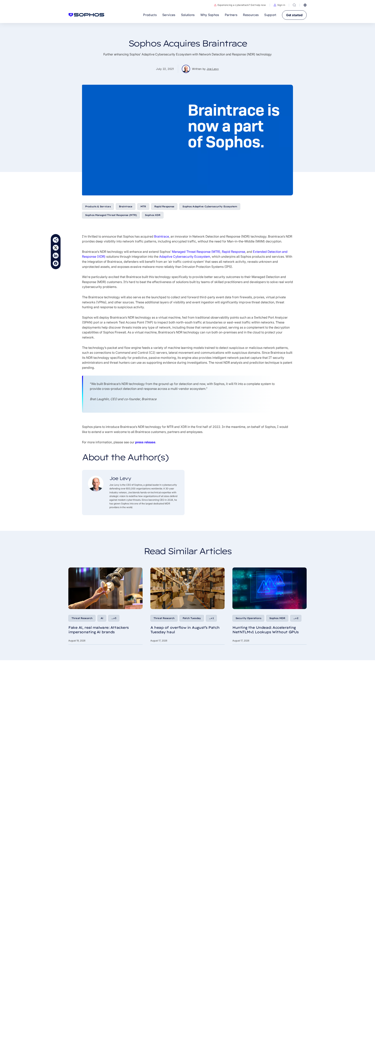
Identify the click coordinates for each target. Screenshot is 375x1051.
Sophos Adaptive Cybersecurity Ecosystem (209, 206)
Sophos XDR (152, 215)
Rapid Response (164, 206)
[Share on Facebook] (56, 263)
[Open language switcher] (305, 5)
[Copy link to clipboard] (56, 240)
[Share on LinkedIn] (56, 255)
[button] (279, 5)
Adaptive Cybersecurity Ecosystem (184, 256)
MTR (143, 206)
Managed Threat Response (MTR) (196, 252)
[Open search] (294, 5)
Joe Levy (213, 68)
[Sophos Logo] (86, 15)
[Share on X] (56, 248)
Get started (294, 15)
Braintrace (125, 206)
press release (145, 442)
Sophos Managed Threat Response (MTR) (111, 215)
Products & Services (98, 206)
